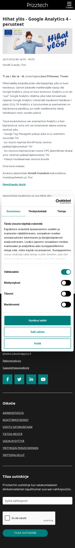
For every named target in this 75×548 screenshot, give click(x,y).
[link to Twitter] (19, 379)
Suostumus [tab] (13, 211)
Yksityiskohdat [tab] (37, 211)
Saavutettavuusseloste (16, 368)
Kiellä (37, 343)
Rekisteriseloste (12, 361)
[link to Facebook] (7, 379)
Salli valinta (37, 331)
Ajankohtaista (13, 413)
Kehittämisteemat (16, 420)
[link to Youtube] (43, 379)
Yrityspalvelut (14, 455)
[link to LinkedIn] (31, 379)
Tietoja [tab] (61, 211)
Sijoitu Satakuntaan (17, 427)
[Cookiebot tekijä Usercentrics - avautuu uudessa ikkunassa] (55, 201)
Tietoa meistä (12, 434)
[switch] (66, 283)
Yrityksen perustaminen (20, 448)
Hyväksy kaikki (38, 320)
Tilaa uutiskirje (25, 533)
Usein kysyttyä (13, 441)
